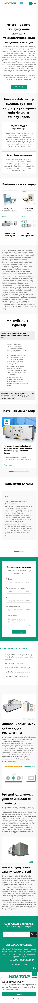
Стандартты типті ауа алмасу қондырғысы (9, 209)
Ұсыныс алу (19, 87)
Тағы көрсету (8, 465)
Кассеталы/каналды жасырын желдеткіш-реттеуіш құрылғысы (28, 209)
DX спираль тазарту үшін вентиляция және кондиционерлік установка (9, 234)
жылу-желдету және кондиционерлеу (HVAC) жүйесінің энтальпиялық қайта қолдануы (19, 657)
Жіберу (19, 631)
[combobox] (11, 592)
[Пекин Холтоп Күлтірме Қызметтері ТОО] (10, 3)
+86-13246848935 (23, 960)
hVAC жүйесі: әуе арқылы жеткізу (17, 676)
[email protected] (21, 964)
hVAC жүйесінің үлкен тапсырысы (17, 672)
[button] (11, 471)
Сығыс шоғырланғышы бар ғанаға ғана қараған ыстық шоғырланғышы (28, 234)
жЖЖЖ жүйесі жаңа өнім (14, 663)
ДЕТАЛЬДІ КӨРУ (9, 198)
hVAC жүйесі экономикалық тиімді (17, 668)
